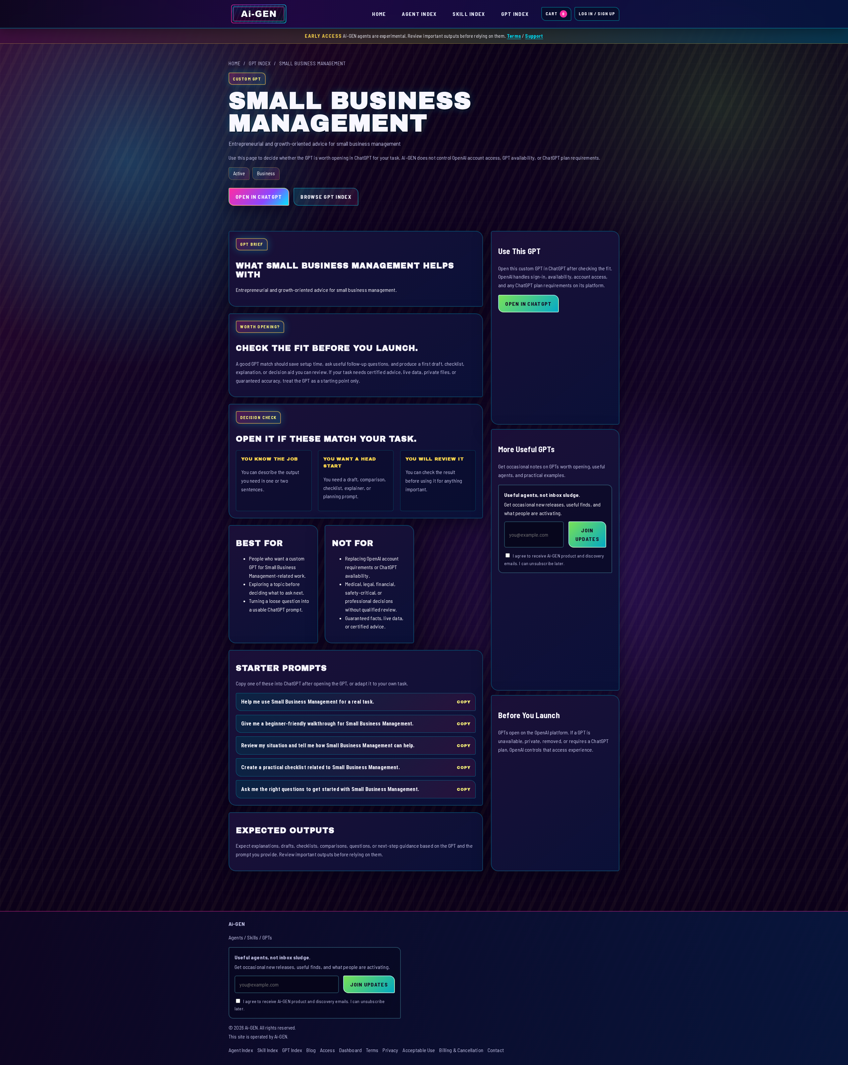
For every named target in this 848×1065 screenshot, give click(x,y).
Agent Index (419, 14)
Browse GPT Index (325, 196)
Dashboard (350, 1050)
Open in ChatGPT (259, 196)
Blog (311, 1050)
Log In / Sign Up (597, 13)
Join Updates (587, 534)
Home (379, 14)
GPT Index (515, 14)
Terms (514, 36)
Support (534, 36)
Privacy (390, 1050)
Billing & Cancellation (461, 1050)
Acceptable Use (418, 1050)
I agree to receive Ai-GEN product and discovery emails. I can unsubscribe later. (554, 559)
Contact (496, 1050)
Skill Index (468, 14)
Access (327, 1050)
